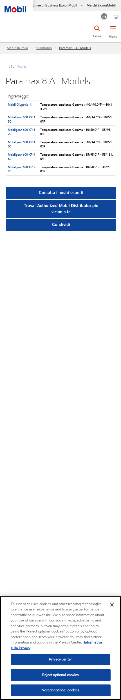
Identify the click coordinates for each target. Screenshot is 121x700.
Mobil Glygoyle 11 (20, 104)
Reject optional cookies (60, 674)
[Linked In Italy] (104, 17)
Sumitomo (44, 47)
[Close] (112, 605)
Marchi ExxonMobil (101, 5)
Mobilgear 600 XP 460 (21, 156)
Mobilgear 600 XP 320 (21, 131)
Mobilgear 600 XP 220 (21, 169)
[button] (113, 31)
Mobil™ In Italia (17, 47)
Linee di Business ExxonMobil (55, 5)
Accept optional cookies (61, 690)
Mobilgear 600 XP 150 (21, 119)
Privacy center (60, 659)
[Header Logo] (16, 6)
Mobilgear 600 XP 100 (21, 144)
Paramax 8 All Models (75, 47)
